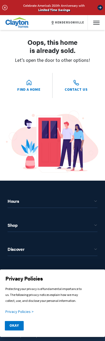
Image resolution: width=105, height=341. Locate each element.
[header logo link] (17, 22)
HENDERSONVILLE (69, 22)
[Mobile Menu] (96, 22)
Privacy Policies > (19, 312)
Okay (14, 325)
